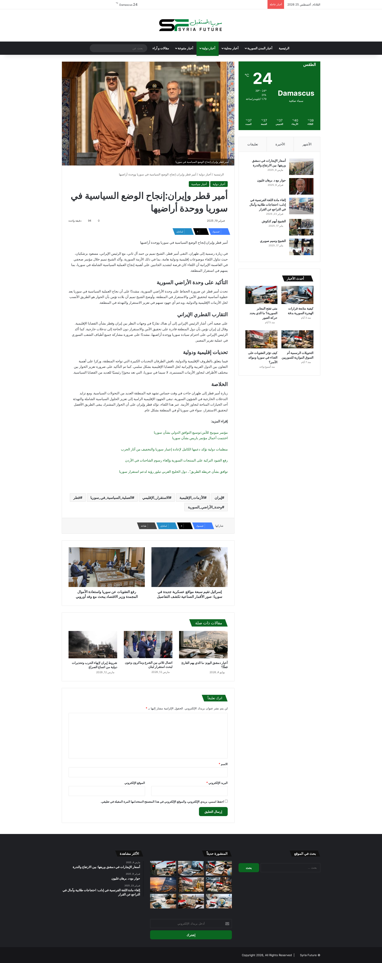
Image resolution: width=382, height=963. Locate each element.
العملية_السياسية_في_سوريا (111, 497)
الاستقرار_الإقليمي (155, 497)
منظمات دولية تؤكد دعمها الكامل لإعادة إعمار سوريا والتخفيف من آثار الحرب (174, 449)
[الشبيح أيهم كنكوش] (301, 227)
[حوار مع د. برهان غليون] (301, 186)
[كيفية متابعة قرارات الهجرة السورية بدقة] (297, 295)
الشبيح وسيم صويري (273, 241)
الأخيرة (280, 144)
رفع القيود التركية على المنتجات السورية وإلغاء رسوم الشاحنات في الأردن (176, 460)
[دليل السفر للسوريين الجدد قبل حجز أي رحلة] (163, 901)
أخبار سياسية (199, 184)
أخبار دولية (208, 48)
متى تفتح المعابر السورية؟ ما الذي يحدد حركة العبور (263, 312)
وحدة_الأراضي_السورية (205, 507)
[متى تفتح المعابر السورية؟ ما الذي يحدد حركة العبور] (261, 295)
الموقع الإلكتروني (134, 782)
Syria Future (308, 955)
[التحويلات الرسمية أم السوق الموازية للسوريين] (297, 339)
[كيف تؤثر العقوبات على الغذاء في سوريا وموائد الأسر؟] (261, 339)
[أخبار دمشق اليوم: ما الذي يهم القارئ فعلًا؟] (203, 644)
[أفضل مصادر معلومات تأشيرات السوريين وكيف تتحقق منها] (219, 868)
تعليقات (252, 144)
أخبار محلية (231, 48)
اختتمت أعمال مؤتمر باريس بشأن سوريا (200, 438)
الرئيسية (284, 48)
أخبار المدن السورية (259, 48)
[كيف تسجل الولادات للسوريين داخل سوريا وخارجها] (219, 901)
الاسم (223, 764)
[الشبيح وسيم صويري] (301, 247)
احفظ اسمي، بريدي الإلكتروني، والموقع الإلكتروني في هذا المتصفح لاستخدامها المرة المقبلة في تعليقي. (162, 801)
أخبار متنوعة (185, 48)
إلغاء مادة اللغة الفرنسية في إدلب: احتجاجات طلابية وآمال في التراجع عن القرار (267, 204)
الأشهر (306, 144)
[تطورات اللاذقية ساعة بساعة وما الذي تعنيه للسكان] (163, 884)
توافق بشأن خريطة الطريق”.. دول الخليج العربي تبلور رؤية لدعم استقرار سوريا (173, 471)
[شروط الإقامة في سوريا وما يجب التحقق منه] (191, 901)
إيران (218, 497)
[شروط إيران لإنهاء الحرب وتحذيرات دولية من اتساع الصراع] (93, 644)
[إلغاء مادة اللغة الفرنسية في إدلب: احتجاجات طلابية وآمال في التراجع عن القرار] (301, 206)
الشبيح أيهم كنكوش (274, 221)
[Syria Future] (191, 25)
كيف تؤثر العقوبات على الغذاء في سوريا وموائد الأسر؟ (262, 357)
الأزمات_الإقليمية (192, 497)
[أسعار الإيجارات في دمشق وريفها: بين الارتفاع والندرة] (301, 166)
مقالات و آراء (161, 48)
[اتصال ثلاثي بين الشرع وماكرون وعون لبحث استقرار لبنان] (148, 644)
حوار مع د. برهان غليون (271, 180)
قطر (76, 497)
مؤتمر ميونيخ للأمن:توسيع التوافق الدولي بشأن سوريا (191, 432)
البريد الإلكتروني (217, 782)
